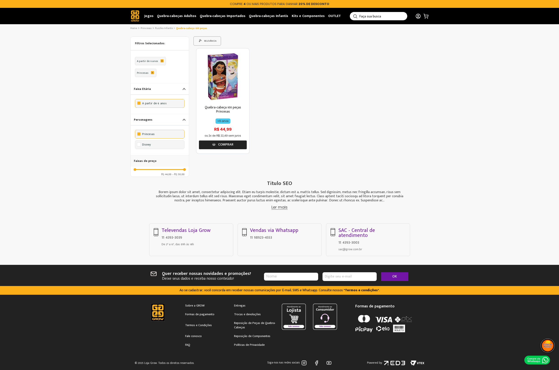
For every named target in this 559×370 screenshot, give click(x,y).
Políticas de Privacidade (249, 345)
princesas (146, 28)
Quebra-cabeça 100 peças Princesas (223, 109)
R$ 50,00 (178, 174)
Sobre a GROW (195, 305)
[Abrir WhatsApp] (537, 360)
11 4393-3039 (172, 237)
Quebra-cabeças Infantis (268, 16)
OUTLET (334, 16)
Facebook (317, 363)
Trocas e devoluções (247, 314)
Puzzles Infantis (164, 28)
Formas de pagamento (199, 314)
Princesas (142, 73)
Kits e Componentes (308, 16)
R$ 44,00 (166, 174)
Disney (146, 144)
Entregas (239, 305)
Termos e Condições (198, 325)
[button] (160, 43)
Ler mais (279, 207)
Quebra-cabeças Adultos (176, 16)
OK (394, 276)
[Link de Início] (134, 28)
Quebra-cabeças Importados (222, 16)
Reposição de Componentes (252, 336)
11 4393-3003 (348, 242)
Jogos (149, 16)
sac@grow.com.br (350, 249)
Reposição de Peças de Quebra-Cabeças (255, 325)
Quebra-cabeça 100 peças (191, 28)
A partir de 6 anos (147, 61)
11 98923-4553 (261, 237)
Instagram (305, 363)
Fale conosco (193, 336)
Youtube (329, 363)
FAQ (187, 345)
